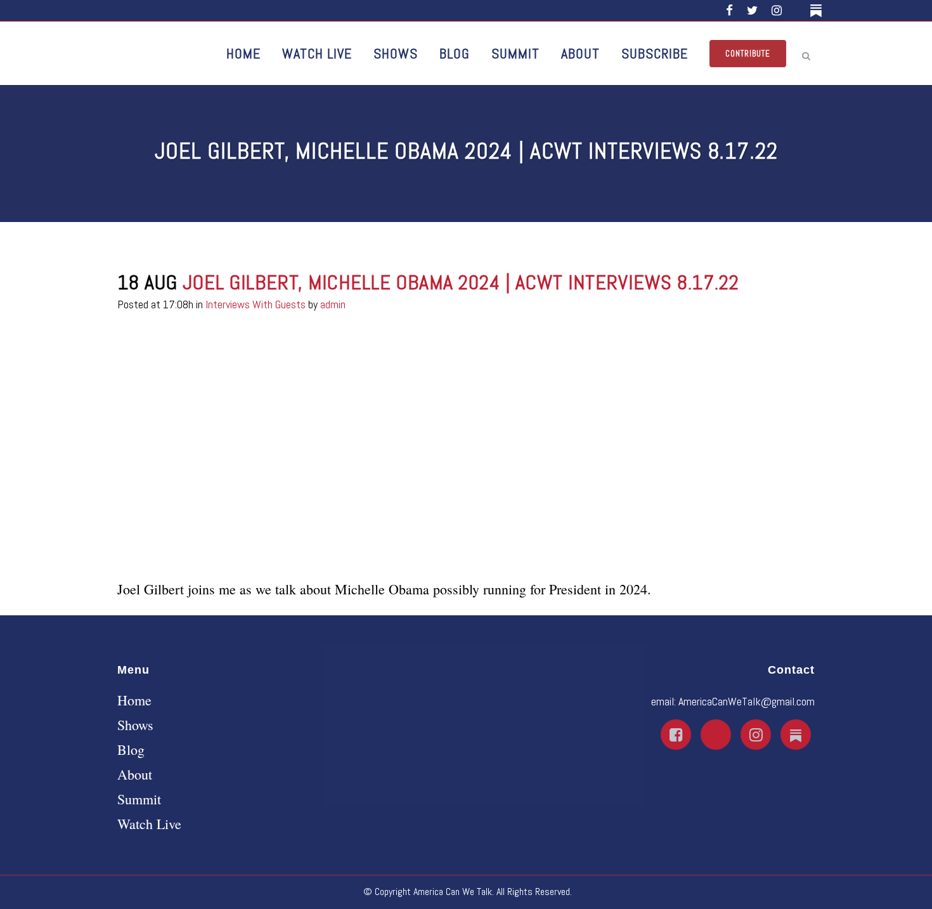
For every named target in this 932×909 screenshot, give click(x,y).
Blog (131, 750)
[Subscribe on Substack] (818, 10)
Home (134, 700)
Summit (139, 799)
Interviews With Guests (255, 304)
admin (333, 304)
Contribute (747, 53)
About (134, 774)
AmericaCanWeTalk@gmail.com (746, 701)
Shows (135, 725)
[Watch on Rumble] (798, 10)
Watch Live (149, 824)
